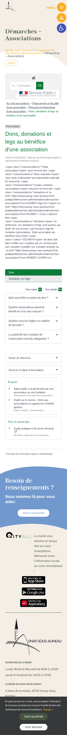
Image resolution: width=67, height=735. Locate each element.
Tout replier (31, 289)
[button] (33, 297)
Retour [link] (11, 63)
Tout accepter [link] (33, 716)
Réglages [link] (48, 709)
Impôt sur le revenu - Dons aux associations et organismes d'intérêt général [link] (34, 403)
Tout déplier (51, 289)
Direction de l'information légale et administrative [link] (30, 454)
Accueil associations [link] (18, 103)
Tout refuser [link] (33, 727)
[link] (61, 28)
